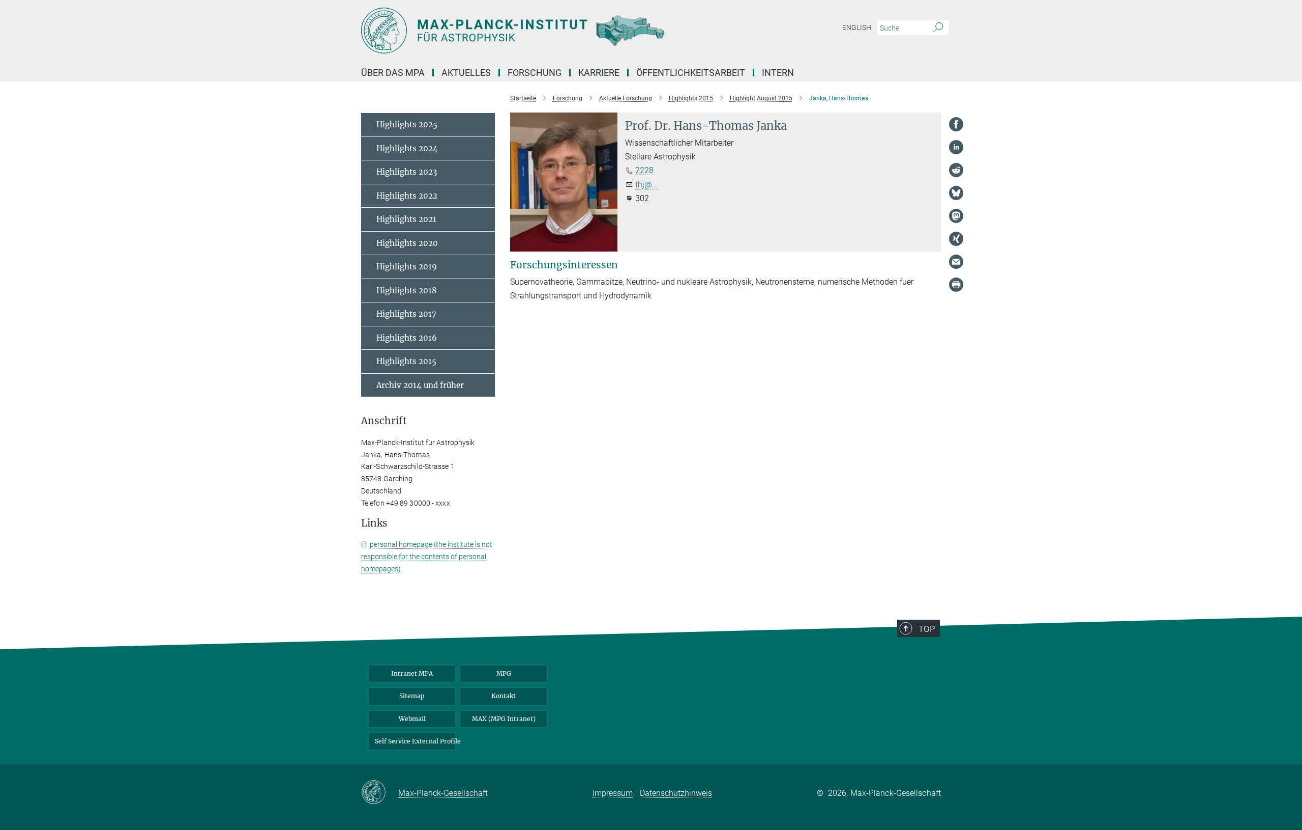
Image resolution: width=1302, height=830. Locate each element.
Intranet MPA (412, 673)
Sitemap (412, 696)
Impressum (613, 793)
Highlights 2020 (407, 243)
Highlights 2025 (406, 124)
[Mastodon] (956, 216)
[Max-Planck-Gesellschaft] (379, 793)
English (856, 27)
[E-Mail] (956, 261)
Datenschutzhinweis (676, 793)
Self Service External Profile (415, 741)
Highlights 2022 (406, 196)
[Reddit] (956, 170)
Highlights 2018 (406, 290)
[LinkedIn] (956, 147)
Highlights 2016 (406, 338)
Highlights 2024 (407, 148)
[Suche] (938, 28)
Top (927, 629)
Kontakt (503, 696)
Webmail (412, 719)
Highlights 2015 (406, 361)
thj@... (646, 184)
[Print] (956, 284)
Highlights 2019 (406, 266)
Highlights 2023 (406, 172)
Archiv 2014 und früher (420, 385)
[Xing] (956, 238)
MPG (503, 673)
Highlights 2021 (406, 219)
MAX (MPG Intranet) (504, 719)
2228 (644, 170)
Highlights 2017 (406, 314)
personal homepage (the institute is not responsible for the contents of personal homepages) (426, 556)
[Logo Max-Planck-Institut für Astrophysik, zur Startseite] (552, 30)
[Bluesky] (956, 193)
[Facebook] (956, 124)
